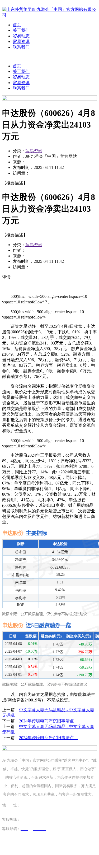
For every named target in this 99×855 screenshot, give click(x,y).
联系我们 (21, 47)
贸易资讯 (21, 41)
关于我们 (21, 30)
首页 (17, 25)
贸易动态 (21, 36)
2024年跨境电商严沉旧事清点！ (48, 721)
